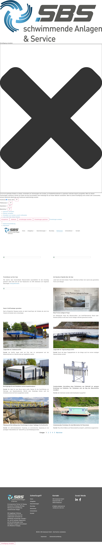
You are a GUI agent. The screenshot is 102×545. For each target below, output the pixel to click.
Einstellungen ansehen (25, 219)
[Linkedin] (76, 499)
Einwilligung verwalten (7, 543)
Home (23, 231)
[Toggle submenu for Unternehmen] (72, 231)
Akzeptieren (4, 219)
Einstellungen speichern (41, 219)
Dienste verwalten (8, 213)
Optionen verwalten (8, 211)
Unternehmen (68, 231)
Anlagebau (30, 231)
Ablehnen (13, 219)
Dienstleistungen (41, 231)
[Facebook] (80, 499)
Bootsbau (51, 231)
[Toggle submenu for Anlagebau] (33, 231)
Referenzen (60, 231)
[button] (51, 118)
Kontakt (78, 231)
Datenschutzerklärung (9, 223)
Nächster (59, 432)
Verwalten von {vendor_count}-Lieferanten (15, 215)
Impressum (6, 225)
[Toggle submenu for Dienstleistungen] (46, 231)
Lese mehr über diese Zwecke (11, 217)
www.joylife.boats (14, 283)
